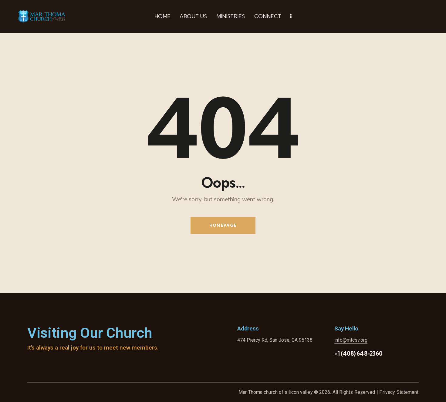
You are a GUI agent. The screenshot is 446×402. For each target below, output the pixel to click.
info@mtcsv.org (350, 340)
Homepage (223, 225)
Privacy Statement (399, 392)
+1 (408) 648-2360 (358, 353)
